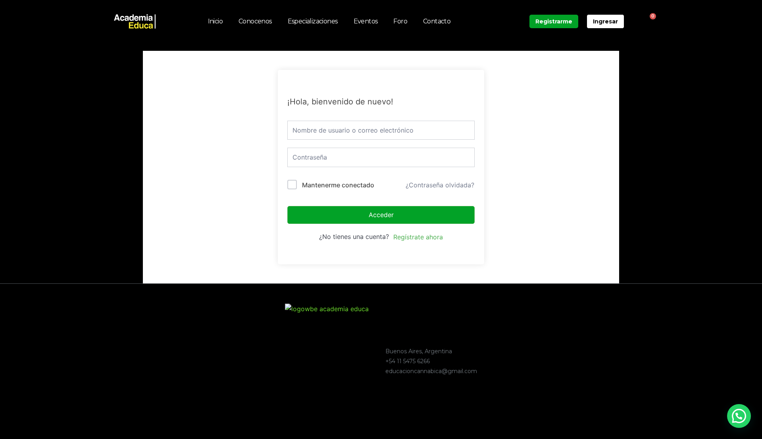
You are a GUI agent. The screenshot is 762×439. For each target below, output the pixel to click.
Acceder (381, 215)
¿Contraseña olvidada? (440, 185)
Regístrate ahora (418, 237)
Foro (400, 21)
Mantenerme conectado (338, 185)
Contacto (436, 21)
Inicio (215, 21)
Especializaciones (313, 21)
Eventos (366, 21)
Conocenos (255, 21)
